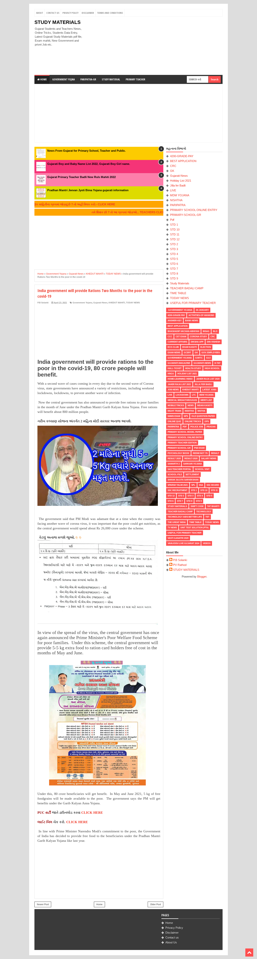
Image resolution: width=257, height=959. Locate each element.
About (39, 12)
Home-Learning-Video (180, 379)
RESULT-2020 (191, 458)
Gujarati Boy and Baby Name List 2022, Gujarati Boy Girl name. (88, 163)
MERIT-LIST (206, 400)
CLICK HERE (92, 812)
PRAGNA (211, 426)
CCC (170, 336)
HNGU (171, 373)
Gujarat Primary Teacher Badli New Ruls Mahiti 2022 (81, 177)
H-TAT (217, 363)
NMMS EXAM (174, 416)
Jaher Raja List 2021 (179, 384)
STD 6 (174, 263)
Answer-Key (175, 320)
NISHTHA (176, 200)
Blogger (201, 576)
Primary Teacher (135, 79)
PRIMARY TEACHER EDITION (182, 442)
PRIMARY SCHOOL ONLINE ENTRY (193, 210)
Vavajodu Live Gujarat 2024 (183, 543)
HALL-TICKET (175, 368)
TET (207, 517)
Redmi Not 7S (200, 453)
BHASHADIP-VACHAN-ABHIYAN (183, 331)
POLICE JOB (196, 426)
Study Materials (179, 283)
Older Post (155, 904)
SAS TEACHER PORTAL (179, 469)
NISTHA (201, 411)
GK (172, 170)
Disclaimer (88, 12)
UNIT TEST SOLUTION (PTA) (194, 527)
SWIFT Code (197, 506)
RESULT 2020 (174, 458)
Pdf (172, 219)
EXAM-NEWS (174, 352)
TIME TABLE (178, 293)
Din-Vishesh (213, 342)
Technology (203, 511)
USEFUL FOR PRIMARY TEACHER (193, 302)
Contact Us (52, 12)
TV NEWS (172, 527)
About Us (171, 942)
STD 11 (174, 234)
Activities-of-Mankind (201, 315)
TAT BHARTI (213, 506)
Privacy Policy (70, 12)
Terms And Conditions (110, 12)
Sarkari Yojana (192, 464)
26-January (202, 310)
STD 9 (174, 278)
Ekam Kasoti (189, 347)
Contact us (172, 937)
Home (43, 79)
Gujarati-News (100, 302)
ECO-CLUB (173, 347)
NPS (186, 416)
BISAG (206, 331)
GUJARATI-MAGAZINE (179, 363)
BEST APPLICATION (183, 161)
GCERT (187, 352)
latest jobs (209, 389)
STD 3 (174, 249)
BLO (215, 331)
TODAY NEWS (133, 302)
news (191, 405)
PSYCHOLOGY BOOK (178, 453)
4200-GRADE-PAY (181, 156)
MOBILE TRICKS (176, 405)
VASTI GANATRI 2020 (178, 538)
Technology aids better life (185, 517)
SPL (193, 485)
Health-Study (193, 368)
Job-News (173, 389)
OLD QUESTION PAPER (203, 416)
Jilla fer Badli (178, 185)
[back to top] (249, 952)
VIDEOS (207, 543)
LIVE (173, 190)
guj (208, 358)
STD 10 (174, 229)
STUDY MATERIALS (57, 22)
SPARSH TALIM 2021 (178, 485)
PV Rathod (179, 564)
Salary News (208, 458)
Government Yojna (63, 79)
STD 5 (174, 258)
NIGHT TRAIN (174, 411)
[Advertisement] (154, 45)
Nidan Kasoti (204, 405)
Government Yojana (82, 302)
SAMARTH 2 (174, 464)
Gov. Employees (210, 352)
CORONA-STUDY (198, 336)
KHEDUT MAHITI (117, 302)
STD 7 (174, 268)
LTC (194, 395)
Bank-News (191, 320)
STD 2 (174, 244)
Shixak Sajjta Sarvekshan (183, 480)
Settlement (192, 474)
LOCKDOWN (182, 395)
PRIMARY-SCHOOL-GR (185, 214)
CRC (173, 165)
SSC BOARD (213, 485)
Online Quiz (174, 421)
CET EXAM (181, 336)
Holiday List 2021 (180, 180)
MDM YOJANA (179, 195)
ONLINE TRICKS (193, 421)
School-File (175, 474)
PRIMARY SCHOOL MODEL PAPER (185, 432)
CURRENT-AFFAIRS (177, 342)
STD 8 (174, 273)
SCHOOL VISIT (202, 469)
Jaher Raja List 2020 (208, 379)
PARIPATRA (178, 205)
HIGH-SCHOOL (212, 368)
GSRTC (199, 358)
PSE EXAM (199, 448)
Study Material (111, 79)
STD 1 (174, 224)
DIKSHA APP (197, 342)
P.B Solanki (180, 560)
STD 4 (174, 254)
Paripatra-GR (88, 79)
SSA (201, 485)
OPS (207, 421)
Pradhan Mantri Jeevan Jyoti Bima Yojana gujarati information (87, 190)
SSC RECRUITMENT (177, 490)
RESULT (215, 453)
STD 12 (174, 239)
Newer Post (43, 904)
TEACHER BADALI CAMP (186, 288)
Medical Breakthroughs (182, 400)
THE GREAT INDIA (177, 522)
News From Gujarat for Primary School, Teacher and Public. (86, 150)
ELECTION (205, 347)
